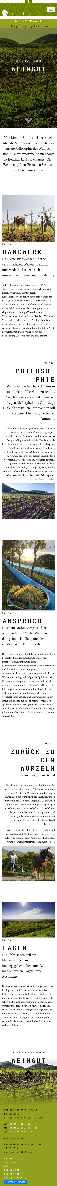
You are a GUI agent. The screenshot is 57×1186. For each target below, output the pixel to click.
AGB (6, 1165)
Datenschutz (11, 1169)
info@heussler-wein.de (22, 1127)
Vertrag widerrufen (15, 1181)
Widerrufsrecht (14, 1173)
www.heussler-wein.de (22, 1131)
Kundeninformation (16, 1177)
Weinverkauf (28, 21)
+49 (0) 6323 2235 (20, 1123)
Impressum (10, 1162)
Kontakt (9, 1158)
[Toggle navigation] (51, 9)
